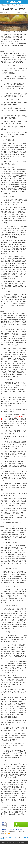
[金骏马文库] (14, 2)
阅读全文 (19, 12)
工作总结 (21, 5)
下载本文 (24, 12)
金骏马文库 (12, 842)
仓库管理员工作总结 (10, 837)
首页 (8, 5)
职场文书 (14, 5)
